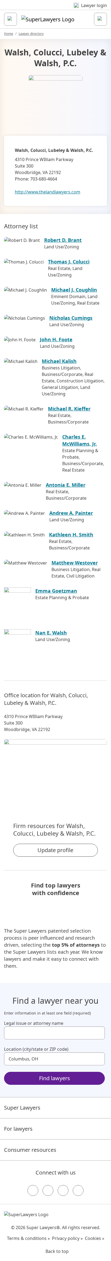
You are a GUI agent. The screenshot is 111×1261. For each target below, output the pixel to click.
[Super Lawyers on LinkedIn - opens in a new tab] (78, 1190)
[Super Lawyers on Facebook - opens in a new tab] (32, 1190)
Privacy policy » (67, 1238)
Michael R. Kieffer (69, 408)
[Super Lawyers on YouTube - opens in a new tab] (63, 1190)
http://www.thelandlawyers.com (47, 192)
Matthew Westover (74, 562)
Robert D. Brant (63, 240)
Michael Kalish (59, 361)
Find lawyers (54, 1078)
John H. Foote (56, 339)
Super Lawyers (22, 1107)
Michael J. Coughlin (74, 289)
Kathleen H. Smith (71, 534)
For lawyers (18, 1128)
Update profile (55, 850)
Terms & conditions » (28, 1238)
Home (8, 33)
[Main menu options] (10, 19)
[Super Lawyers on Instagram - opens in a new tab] (48, 1190)
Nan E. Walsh (51, 632)
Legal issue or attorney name (33, 1023)
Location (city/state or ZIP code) (36, 1049)
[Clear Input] (98, 1033)
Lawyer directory (31, 33)
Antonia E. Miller (65, 485)
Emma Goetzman (56, 591)
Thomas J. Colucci (68, 261)
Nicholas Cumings (70, 318)
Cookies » (94, 1238)
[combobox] (54, 1032)
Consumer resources (30, 1149)
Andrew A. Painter (71, 513)
